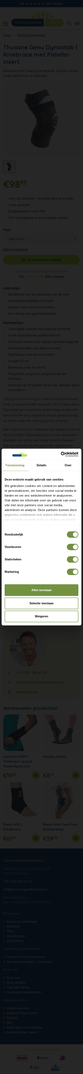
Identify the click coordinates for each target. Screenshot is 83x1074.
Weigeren (41, 616)
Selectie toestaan (41, 603)
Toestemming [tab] (14, 465)
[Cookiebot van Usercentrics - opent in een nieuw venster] (60, 454)
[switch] (72, 547)
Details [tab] (42, 465)
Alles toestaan (41, 590)
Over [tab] (68, 465)
